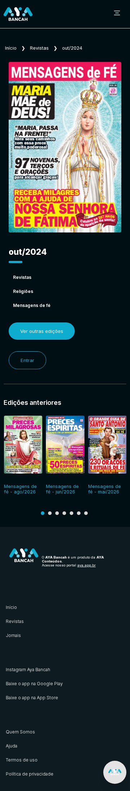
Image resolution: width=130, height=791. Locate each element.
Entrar (27, 360)
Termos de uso (22, 760)
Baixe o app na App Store (32, 697)
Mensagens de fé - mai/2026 (104, 489)
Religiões (23, 291)
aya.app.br (86, 565)
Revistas (39, 48)
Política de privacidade (29, 774)
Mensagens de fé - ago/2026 (20, 489)
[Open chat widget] (114, 772)
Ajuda (11, 746)
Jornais (13, 635)
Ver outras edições (41, 331)
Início (11, 48)
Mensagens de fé (32, 305)
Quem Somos (20, 731)
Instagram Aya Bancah (28, 669)
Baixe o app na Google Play (34, 683)
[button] (42, 513)
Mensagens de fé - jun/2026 (62, 489)
